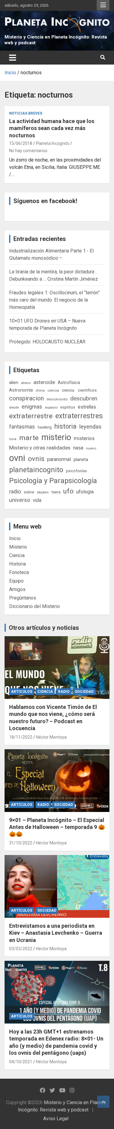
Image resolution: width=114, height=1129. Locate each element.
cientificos (87, 390)
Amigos (17, 589)
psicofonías (76, 471)
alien (13, 382)
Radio (64, 692)
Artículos (21, 692)
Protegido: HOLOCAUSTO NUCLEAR (47, 342)
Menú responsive (103, 5)
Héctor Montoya (51, 737)
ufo (68, 491)
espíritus (67, 407)
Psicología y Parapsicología (53, 480)
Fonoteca (19, 572)
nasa (78, 448)
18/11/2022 (20, 737)
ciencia (53, 390)
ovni (17, 458)
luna (12, 439)
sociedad (84, 692)
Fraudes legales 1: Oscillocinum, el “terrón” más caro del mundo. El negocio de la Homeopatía (54, 300)
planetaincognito (36, 470)
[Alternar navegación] (13, 58)
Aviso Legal (55, 1118)
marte (29, 438)
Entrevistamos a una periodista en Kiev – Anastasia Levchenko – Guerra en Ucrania (55, 933)
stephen (43, 492)
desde (14, 407)
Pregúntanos (22, 598)
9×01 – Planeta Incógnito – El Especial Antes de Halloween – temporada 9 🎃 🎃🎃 (57, 827)
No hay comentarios (28, 150)
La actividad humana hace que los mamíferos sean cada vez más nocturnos (51, 128)
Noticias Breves (25, 113)
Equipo (16, 581)
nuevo (91, 448)
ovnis (36, 459)
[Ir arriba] (103, 1102)
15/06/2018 (20, 143)
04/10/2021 (20, 1061)
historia (65, 426)
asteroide (44, 382)
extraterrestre (31, 416)
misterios (84, 438)
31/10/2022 (20, 842)
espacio (51, 407)
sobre (29, 491)
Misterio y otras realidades (40, 448)
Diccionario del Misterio (34, 606)
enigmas (32, 406)
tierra (55, 491)
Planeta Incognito (52, 143)
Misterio (18, 547)
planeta (81, 459)
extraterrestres (79, 416)
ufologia (85, 492)
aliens (26, 383)
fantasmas (22, 426)
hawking (45, 427)
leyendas (90, 426)
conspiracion (26, 398)
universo (19, 500)
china (40, 390)
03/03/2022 (20, 948)
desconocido (57, 399)
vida (37, 500)
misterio (56, 437)
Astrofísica (69, 382)
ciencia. (68, 390)
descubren (83, 398)
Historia (17, 564)
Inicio (15, 538)
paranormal (59, 459)
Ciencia (17, 555)
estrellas (87, 407)
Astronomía (21, 390)
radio (15, 491)
